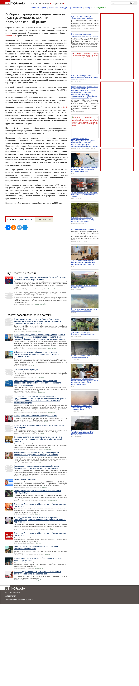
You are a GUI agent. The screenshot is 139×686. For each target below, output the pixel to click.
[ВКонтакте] (8, 227)
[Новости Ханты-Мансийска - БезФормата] (13, 2)
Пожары (88, 8)
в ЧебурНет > (100, 8)
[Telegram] (19, 227)
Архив (43, 8)
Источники (53, 8)
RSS (31, 599)
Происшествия (75, 8)
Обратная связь (10, 595)
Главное (35, 8)
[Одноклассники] (13, 227)
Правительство (25, 219)
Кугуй (65, 107)
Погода (63, 8)
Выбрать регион (10, 596)
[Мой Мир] (25, 227)
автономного (10, 36)
